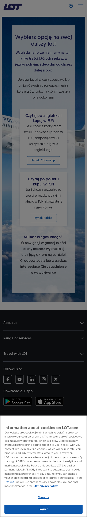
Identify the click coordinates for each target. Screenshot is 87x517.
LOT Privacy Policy (46, 486)
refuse (9, 482)
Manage (43, 497)
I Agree (44, 509)
